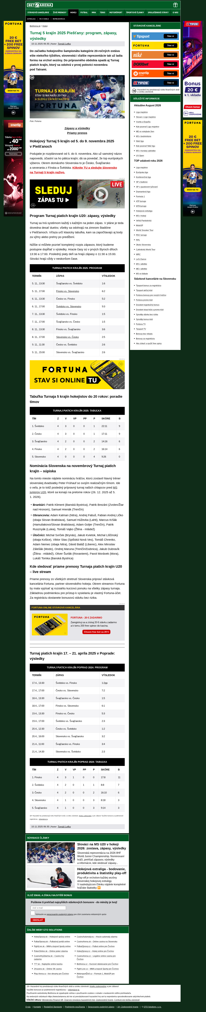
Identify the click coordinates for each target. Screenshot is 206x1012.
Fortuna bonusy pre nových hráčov (151, 295)
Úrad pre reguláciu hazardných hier (79, 1000)
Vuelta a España (143, 122)
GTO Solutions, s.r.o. (152, 1007)
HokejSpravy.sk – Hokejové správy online (52, 937)
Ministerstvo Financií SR (52, 1000)
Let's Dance (141, 259)
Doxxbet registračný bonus (147, 305)
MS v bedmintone (143, 136)
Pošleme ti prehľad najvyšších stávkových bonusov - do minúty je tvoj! (74, 902)
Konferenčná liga (143, 177)
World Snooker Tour (144, 230)
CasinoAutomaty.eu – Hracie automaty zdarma (97, 937)
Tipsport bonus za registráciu (148, 285)
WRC (138, 254)
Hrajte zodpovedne (85, 816)
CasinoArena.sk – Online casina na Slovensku (97, 941)
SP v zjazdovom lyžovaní (147, 187)
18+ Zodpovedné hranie (127, 1007)
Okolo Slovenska (143, 245)
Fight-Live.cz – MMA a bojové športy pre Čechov (98, 969)
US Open (140, 156)
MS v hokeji (44, 19)
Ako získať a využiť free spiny (149, 343)
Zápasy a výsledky (77, 128)
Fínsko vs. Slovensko (67, 291)
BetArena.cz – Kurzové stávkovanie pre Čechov (97, 964)
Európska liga (142, 172)
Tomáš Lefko (64, 43)
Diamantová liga (143, 192)
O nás (28, 1007)
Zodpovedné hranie (104, 1000)
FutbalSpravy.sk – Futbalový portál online (52, 941)
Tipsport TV (141, 329)
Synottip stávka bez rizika (147, 314)
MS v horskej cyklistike (146, 151)
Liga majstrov (142, 112)
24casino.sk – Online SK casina (48, 969)
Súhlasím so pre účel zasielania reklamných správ (70, 914)
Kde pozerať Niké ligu (145, 146)
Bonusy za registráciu (145, 339)
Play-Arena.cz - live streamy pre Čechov (51, 974)
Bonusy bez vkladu (144, 334)
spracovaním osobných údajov (60, 914)
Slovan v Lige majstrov (146, 117)
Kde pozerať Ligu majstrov (147, 127)
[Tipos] (192, 116)
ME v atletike (141, 269)
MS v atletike (141, 264)
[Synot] (13, 215)
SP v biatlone (142, 182)
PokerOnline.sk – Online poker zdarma (51, 951)
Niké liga (140, 141)
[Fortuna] (192, 215)
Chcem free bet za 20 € (96, 632)
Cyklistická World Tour (145, 249)
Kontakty (37, 1007)
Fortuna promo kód (144, 300)
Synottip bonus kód (144, 319)
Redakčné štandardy (53, 1007)
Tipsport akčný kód (144, 290)
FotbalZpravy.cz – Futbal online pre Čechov (96, 946)
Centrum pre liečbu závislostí (127, 1000)
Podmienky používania (75, 1007)
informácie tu (43, 819)
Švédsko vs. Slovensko (68, 306)
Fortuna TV (141, 324)
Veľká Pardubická (143, 221)
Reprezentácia (59, 19)
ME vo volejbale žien (145, 131)
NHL (138, 240)
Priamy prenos (77, 133)
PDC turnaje (141, 235)
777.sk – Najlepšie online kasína (48, 964)
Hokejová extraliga (144, 211)
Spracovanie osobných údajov (101, 1007)
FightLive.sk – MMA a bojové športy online (52, 946)
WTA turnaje (141, 206)
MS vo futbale (142, 274)
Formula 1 (140, 196)
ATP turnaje (141, 201)
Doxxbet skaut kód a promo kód (150, 310)
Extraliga (31, 19)
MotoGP (139, 225)
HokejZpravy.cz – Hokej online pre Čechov (95, 951)
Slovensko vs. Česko (67, 337)
